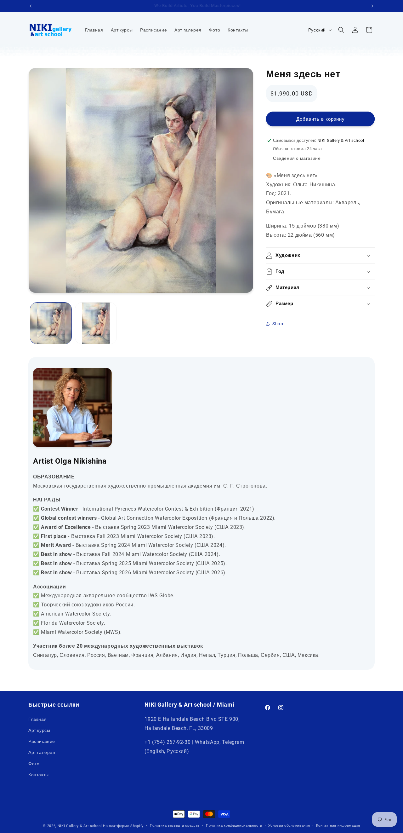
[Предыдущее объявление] (30, 6)
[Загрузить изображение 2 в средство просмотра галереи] (96, 323)
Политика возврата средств (175, 826)
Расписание (41, 741)
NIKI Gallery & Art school (80, 826)
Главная (37, 718)
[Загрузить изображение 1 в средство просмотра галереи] (51, 323)
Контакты (38, 774)
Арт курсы (39, 730)
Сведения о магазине (297, 158)
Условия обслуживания (289, 826)
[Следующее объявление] (372, 6)
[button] (341, 30)
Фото (33, 763)
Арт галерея (41, 752)
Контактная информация (338, 826)
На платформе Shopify (123, 826)
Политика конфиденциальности (234, 826)
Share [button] (278, 323)
